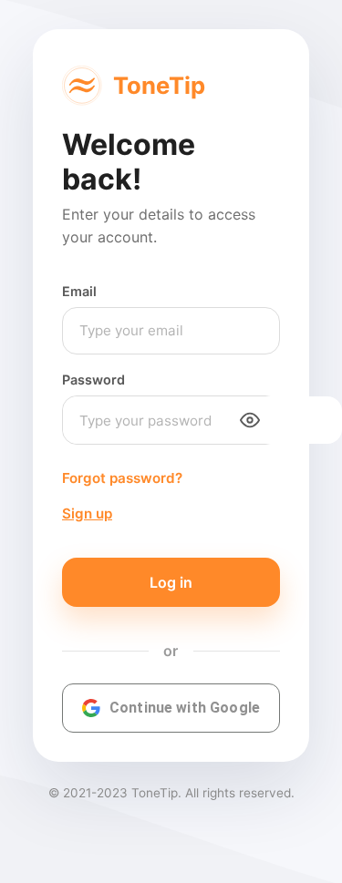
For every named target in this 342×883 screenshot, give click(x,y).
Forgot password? (122, 478)
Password (93, 379)
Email (79, 291)
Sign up (87, 513)
